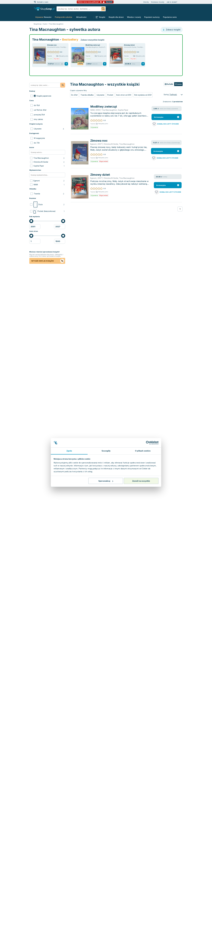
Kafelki (169, 84)
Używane (100, 95)
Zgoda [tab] (69, 451)
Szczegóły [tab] (106, 451)
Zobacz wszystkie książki (92, 40)
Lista (179, 84)
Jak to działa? (172, 2)
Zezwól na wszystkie (141, 481)
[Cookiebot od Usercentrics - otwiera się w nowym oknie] (148, 443)
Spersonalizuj (104, 481)
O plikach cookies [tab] (143, 451)
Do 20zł (74, 95)
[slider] (31, 221)
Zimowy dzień (129, 45)
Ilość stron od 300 (123, 95)
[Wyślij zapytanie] (103, 9)
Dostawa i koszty (157, 2)
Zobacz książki (172, 29)
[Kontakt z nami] (35, 2)
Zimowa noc (52, 45)
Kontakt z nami (42, 2)
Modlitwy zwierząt (93, 45)
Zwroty (146, 2)
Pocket (110, 95)
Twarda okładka (87, 95)
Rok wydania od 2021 (143, 95)
